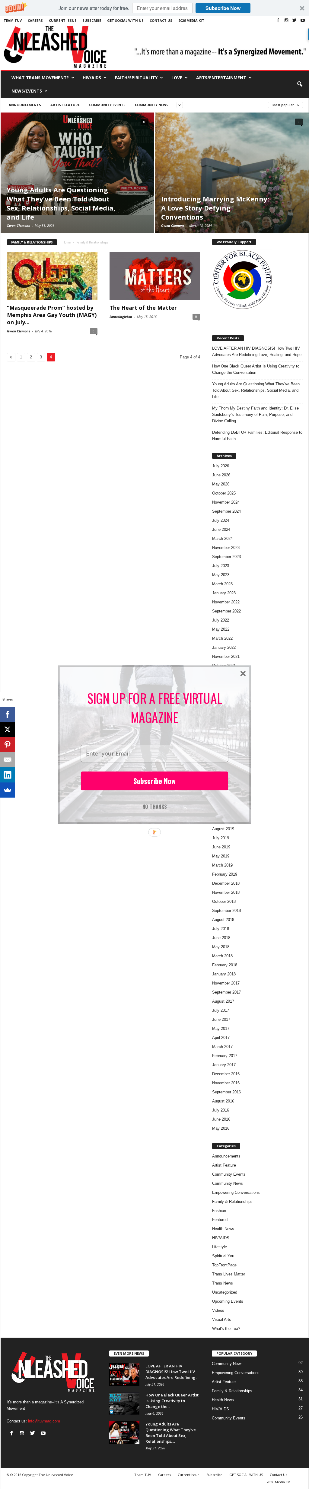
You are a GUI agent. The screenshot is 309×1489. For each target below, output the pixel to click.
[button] (154, 707)
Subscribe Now (154, 781)
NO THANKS (154, 806)
